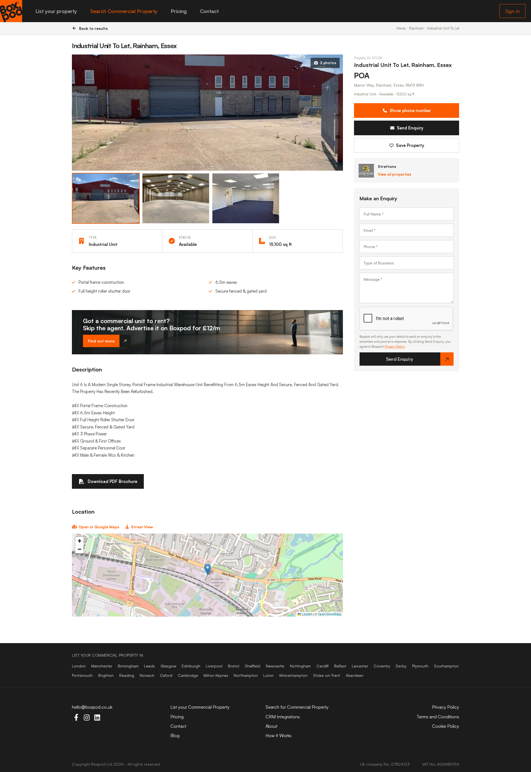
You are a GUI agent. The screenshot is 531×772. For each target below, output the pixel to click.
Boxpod (98, 764)
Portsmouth (82, 675)
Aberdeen (354, 675)
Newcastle (275, 666)
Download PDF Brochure (112, 481)
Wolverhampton (293, 675)
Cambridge (188, 675)
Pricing (179, 11)
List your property (56, 11)
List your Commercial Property (200, 707)
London (79, 666)
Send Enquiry (410, 128)
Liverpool (214, 666)
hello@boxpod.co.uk (92, 707)
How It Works (278, 735)
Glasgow (168, 666)
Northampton (246, 675)
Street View (142, 526)
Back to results (93, 28)
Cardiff (322, 666)
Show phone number (410, 110)
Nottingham (300, 666)
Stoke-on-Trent (326, 675)
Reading (126, 675)
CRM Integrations (283, 716)
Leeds (149, 666)
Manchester (101, 666)
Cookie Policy (445, 726)
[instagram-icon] (86, 717)
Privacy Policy (394, 347)
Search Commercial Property (123, 11)
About (271, 726)
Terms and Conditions (438, 716)
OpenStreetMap (330, 614)
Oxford (166, 675)
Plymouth (420, 666)
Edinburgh (191, 666)
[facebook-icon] (76, 717)
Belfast (340, 666)
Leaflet (306, 614)
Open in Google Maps (99, 526)
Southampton (446, 666)
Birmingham (128, 666)
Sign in (512, 11)
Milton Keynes (216, 675)
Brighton (106, 675)
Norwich (147, 675)
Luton (268, 675)
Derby (401, 666)
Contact (209, 11)
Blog (174, 735)
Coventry (382, 666)
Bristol (233, 666)
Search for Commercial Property (297, 707)
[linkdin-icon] (97, 717)
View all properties (394, 174)
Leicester (360, 666)
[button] (207, 569)
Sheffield (252, 666)
